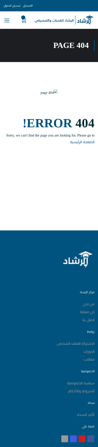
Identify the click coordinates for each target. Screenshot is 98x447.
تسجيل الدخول (11, 5)
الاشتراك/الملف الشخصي (76, 343)
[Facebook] (90, 438)
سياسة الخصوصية (81, 383)
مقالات (89, 359)
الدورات (89, 351)
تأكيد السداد (86, 415)
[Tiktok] (64, 438)
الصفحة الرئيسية (82, 142)
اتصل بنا (89, 320)
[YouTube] (82, 438)
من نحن (89, 304)
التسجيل (28, 5)
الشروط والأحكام (81, 391)
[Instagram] (73, 438)
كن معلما (87, 312)
